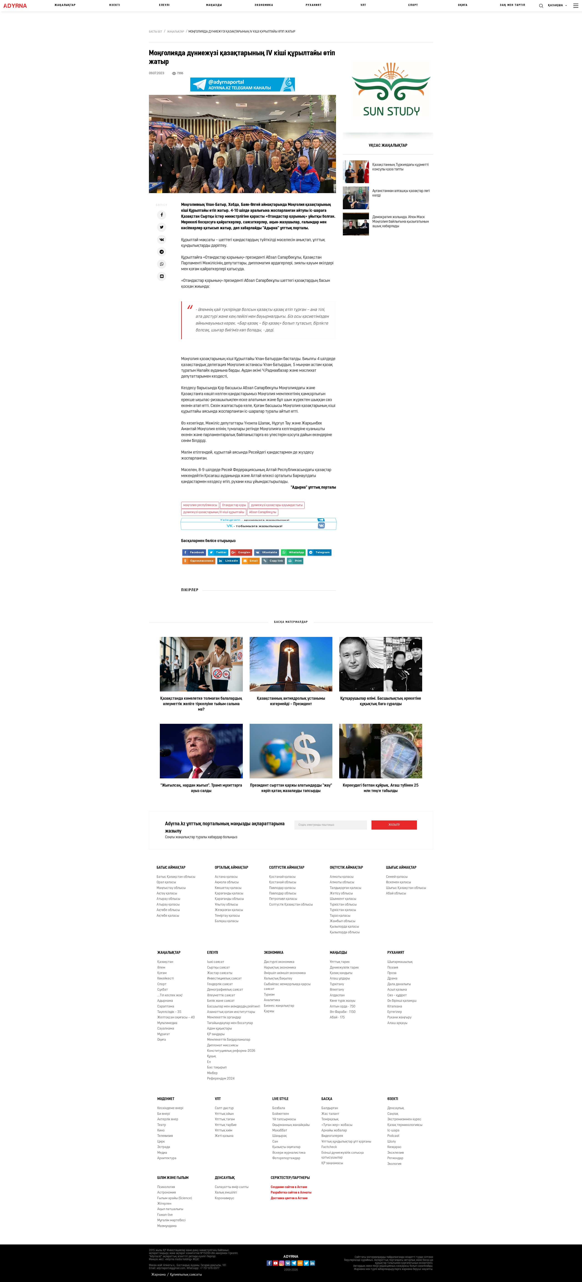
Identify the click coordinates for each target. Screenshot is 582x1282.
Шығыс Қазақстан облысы (406, 888)
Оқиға (463, 5)
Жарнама (158, 1275)
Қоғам (162, 973)
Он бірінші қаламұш (401, 1001)
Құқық (211, 1056)
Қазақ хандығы (341, 973)
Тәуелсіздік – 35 (169, 1012)
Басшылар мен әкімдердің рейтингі (233, 1006)
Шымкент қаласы (343, 899)
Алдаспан (337, 995)
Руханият (314, 5)
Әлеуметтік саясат (221, 995)
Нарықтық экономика (280, 967)
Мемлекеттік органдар (224, 1017)
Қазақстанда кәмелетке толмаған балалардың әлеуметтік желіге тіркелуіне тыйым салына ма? (201, 704)
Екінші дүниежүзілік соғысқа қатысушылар (342, 1155)
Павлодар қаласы (282, 888)
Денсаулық (395, 1108)
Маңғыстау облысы (171, 888)
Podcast (393, 1136)
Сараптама (165, 1006)
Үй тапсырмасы (284, 1119)
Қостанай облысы (282, 882)
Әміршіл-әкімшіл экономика (285, 973)
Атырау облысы (168, 899)
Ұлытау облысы (226, 904)
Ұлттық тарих (340, 962)
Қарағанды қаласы (229, 893)
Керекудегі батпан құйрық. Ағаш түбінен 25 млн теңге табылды (381, 788)
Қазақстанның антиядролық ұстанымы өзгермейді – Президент (291, 701)
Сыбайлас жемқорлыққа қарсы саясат (287, 987)
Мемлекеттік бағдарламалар (228, 1040)
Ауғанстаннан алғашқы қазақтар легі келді (401, 193)
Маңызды (214, 5)
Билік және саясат (221, 1001)
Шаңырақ (279, 1136)
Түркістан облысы (343, 904)
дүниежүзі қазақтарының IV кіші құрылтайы (213, 512)
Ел (209, 1062)
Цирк (161, 1141)
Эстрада (163, 1147)
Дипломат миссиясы (222, 1045)
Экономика (264, 5)
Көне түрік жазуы (342, 1001)
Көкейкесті (165, 978)
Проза (391, 973)
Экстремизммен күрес (404, 1119)
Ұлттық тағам (225, 1119)
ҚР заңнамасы (332, 1163)
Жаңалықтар (65, 5)
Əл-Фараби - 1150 (343, 1012)
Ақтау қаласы (167, 893)
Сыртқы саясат (218, 967)
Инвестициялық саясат (224, 978)
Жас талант (330, 1114)
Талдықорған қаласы (345, 888)
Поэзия (392, 967)
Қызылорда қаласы (344, 927)
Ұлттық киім (223, 1130)
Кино (161, 1130)
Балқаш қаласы (226, 921)
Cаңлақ (392, 1114)
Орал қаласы (166, 882)
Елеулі (164, 5)
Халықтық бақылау (278, 978)
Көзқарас (394, 1147)
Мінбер (212, 1073)
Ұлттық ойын (224, 1114)
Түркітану (337, 984)
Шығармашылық (400, 962)
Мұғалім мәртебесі (171, 1220)
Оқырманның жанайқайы (291, 1125)
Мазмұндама (167, 1226)
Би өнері (163, 1114)
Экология (394, 1164)
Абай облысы (396, 893)
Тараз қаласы (340, 916)
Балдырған (329, 1108)
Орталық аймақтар (231, 868)
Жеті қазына (224, 1136)
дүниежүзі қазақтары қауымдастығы (277, 505)
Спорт (413, 5)
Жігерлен (164, 1204)
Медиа (162, 1153)
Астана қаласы (226, 877)
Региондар (395, 1158)
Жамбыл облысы (342, 921)
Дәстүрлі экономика (279, 962)
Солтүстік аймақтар (286, 868)
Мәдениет (165, 1099)
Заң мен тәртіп (512, 5)
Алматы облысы (342, 882)
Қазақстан (165, 962)
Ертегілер (394, 1012)
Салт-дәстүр (224, 1108)
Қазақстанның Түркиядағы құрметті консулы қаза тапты (400, 167)
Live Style (280, 1099)
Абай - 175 (337, 1017)
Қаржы (269, 1011)
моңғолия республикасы (200, 505)
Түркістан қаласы (343, 910)
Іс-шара (393, 1130)
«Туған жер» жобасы (336, 1125)
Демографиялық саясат (225, 990)
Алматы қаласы (342, 877)
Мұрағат (163, 1034)
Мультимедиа (167, 1023)
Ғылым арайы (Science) (174, 1198)
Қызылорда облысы (345, 932)
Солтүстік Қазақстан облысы (291, 904)
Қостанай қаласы (282, 877)
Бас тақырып (217, 1067)
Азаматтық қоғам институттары (231, 1012)
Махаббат (279, 1130)
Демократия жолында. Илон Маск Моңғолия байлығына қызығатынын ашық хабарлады (400, 221)
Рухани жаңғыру (399, 1017)
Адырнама (165, 1001)
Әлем (161, 967)
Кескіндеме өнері (170, 1108)
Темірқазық (330, 1119)
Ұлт (363, 5)
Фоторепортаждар (286, 1158)
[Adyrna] (18, 6)
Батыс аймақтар (171, 868)
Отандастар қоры (234, 505)
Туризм (269, 995)
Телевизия (165, 1136)
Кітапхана (394, 1006)
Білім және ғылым (172, 1178)
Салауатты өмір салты (231, 1187)
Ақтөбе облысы (168, 910)
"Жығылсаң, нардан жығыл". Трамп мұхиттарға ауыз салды (201, 788)
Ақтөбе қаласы (168, 916)
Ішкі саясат (215, 962)
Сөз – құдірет (397, 995)
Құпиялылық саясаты (186, 1275)
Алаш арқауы (397, 1023)
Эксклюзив (395, 1153)
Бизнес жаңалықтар (279, 1005)
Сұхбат (162, 990)
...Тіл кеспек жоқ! (170, 995)
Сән (275, 1141)
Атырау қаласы (168, 904)
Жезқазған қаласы (229, 910)
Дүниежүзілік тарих (344, 967)
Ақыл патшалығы (170, 1209)
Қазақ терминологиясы (404, 1125)
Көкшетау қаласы (228, 888)
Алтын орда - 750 (342, 1006)
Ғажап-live (165, 1215)
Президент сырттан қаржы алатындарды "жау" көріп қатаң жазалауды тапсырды (291, 788)
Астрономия (166, 1192)
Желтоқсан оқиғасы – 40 (176, 1017)
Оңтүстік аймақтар (346, 868)
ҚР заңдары (216, 1034)
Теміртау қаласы (227, 916)
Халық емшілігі (226, 1192)
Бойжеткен (280, 1114)
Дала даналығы (399, 984)
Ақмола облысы (227, 882)
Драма (392, 978)
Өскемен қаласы (398, 882)
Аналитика (272, 1000)
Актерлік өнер (167, 1119)
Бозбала (278, 1108)
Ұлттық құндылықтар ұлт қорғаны (346, 1141)
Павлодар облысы (282, 893)
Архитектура (166, 1158)
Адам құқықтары (219, 1028)
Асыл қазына (397, 990)
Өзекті (114, 5)
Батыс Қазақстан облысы (176, 877)
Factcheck (329, 1147)
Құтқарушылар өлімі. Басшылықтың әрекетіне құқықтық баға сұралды (380, 701)
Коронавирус (224, 1198)
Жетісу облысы (341, 893)
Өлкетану (337, 990)
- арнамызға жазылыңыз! (254, 523)
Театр (161, 1125)
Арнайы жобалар (334, 1130)
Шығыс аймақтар (401, 868)
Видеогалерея (332, 1136)
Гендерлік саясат (220, 984)
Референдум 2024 (221, 1078)
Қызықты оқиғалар (286, 1147)
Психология (166, 1187)
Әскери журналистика (289, 1153)
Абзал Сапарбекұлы (262, 512)
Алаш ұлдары (340, 978)
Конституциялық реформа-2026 (231, 1051)
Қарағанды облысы (229, 899)
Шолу (391, 1141)
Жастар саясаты (219, 973)
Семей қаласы (397, 877)
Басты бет (155, 31)
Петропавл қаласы (283, 899)
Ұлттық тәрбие (226, 1125)
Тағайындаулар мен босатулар (230, 1023)
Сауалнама (165, 1028)
